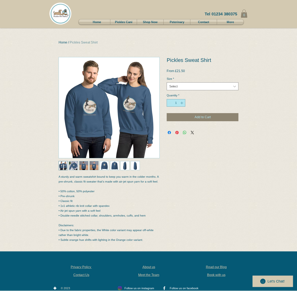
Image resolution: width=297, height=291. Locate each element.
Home (63, 42)
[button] (244, 14)
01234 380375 (224, 14)
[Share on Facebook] (169, 132)
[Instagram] (119, 288)
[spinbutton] (176, 102)
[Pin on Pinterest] (177, 132)
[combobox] (202, 86)
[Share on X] (192, 132)
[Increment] (182, 102)
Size (170, 78)
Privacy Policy (81, 267)
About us (148, 267)
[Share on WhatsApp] (184, 132)
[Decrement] (169, 102)
